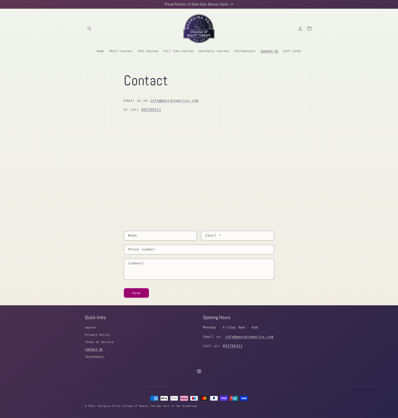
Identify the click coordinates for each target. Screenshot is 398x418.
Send (136, 293)
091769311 (151, 110)
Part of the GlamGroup (180, 406)
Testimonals (95, 356)
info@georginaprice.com (174, 101)
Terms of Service (99, 342)
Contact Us (94, 349)
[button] (89, 28)
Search (90, 327)
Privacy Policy (97, 334)
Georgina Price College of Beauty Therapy (130, 406)
